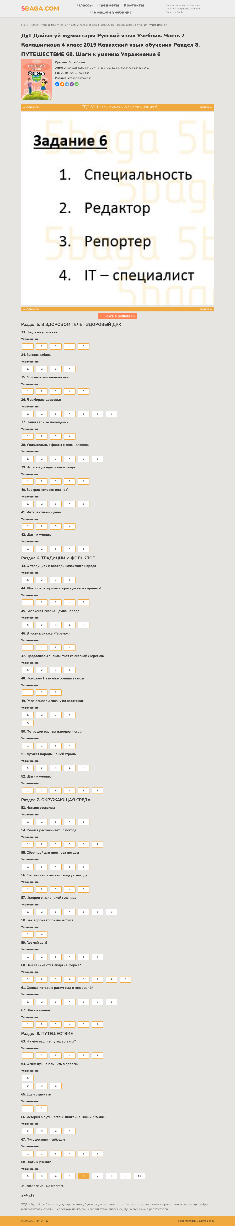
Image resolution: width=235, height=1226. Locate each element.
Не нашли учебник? (110, 12)
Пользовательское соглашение (183, 5)
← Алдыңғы (31, 107)
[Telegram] (67, 84)
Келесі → (206, 107)
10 (139, 1176)
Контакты (134, 5)
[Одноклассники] (62, 84)
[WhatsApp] (76, 84)
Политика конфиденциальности (183, 8)
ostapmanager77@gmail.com (196, 1221)
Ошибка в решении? (117, 316)
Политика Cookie (175, 12)
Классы (85, 5)
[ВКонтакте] (57, 84)
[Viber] (72, 84)
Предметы (108, 5)
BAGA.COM (40, 8)
